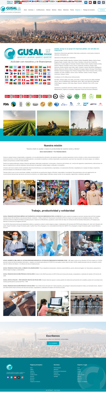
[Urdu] (19, 3)
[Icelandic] (47, 1)
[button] (53, 108)
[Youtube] (90, 2)
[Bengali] (19, 1)
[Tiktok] (103, 2)
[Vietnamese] (21, 3)
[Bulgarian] (21, 1)
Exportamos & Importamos (60, 371)
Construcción (57, 374)
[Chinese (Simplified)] (23, 1)
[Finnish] (34, 1)
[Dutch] (26, 1)
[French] (36, 1)
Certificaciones (40, 10)
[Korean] (56, 1)
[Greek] (40, 1)
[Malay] (62, 1)
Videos (60, 10)
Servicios (30, 10)
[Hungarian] (45, 1)
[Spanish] (77, 1)
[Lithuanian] (58, 1)
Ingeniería (56, 373)
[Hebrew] (41, 1)
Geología (56, 376)
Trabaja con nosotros (89, 10)
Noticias (54, 10)
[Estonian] (30, 1)
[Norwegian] (66, 1)
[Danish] (25, 1)
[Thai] (81, 1)
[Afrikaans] (15, 1)
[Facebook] (99, 2)
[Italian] (53, 1)
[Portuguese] (70, 1)
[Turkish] (15, 3)
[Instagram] (94, 2)
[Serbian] (75, 1)
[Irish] (51, 1)
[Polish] (68, 1)
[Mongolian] (64, 1)
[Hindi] (43, 1)
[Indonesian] (49, 1)
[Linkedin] (85, 2)
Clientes (48, 10)
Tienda (72, 10)
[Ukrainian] (17, 3)
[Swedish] (79, 1)
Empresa (77, 10)
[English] (28, 1)
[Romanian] (71, 1)
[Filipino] (32, 1)
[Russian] (73, 1)
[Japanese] (55, 1)
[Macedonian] (60, 1)
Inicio (25, 10)
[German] (38, 1)
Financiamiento (57, 367)
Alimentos (66, 10)
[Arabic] (17, 1)
